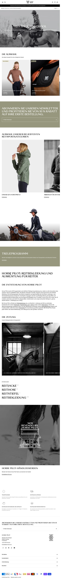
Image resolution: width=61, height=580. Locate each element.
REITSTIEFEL (10, 393)
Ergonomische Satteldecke (38, 90)
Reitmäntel (45, 304)
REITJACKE (9, 385)
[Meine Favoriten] (28, 61)
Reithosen (17, 304)
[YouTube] (14, 548)
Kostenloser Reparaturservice (37, 506)
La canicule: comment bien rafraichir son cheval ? (20, 372)
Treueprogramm (6, 494)
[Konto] (52, 2)
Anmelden (4, 259)
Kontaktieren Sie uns (7, 473)
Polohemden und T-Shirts (27, 304)
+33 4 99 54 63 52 (6, 542)
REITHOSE (9, 389)
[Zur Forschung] (5, 2)
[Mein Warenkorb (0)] (57, 2)
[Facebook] (3, 548)
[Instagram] (6, 548)
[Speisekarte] (2, 2)
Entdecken (4, 196)
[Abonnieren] (56, 119)
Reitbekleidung (21, 302)
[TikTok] (11, 548)
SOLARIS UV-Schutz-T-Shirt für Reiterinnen (13, 90)
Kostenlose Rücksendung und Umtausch (12, 506)
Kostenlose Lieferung (35, 494)
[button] (29, 237)
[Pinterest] (9, 548)
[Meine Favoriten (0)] (55, 2)
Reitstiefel (22, 307)
